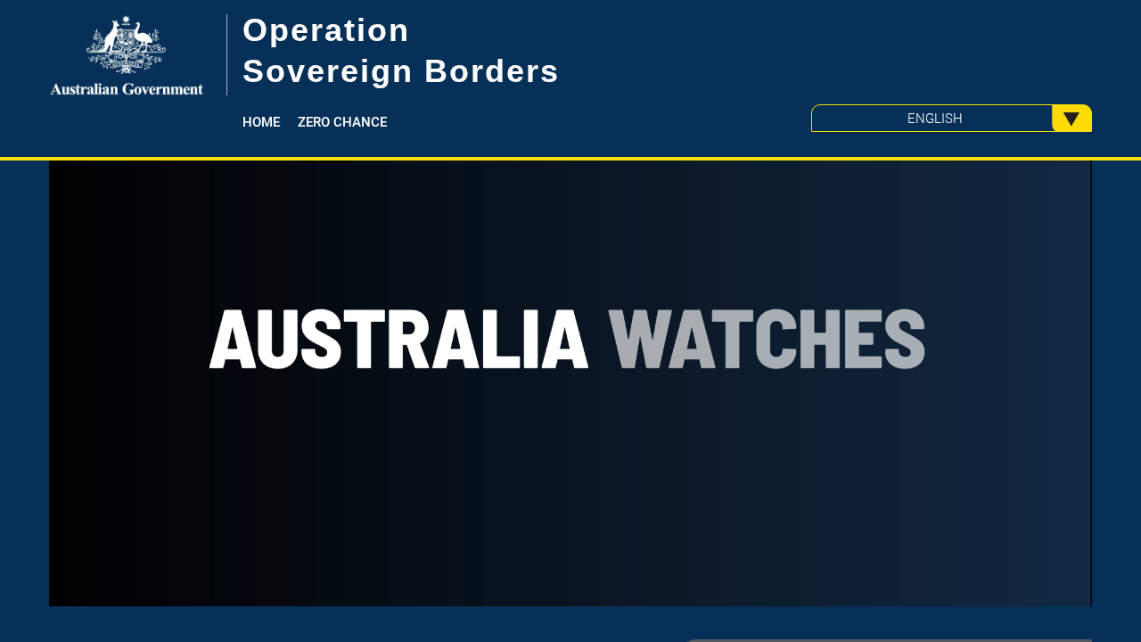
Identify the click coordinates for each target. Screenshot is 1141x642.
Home (261, 122)
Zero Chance (342, 122)
